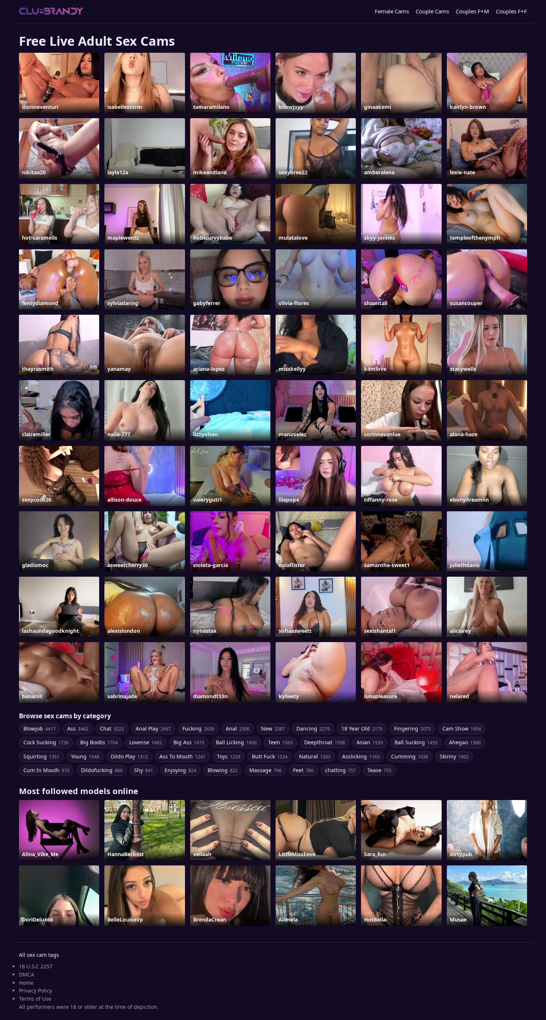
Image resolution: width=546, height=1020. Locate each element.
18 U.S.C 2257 (35, 966)
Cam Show (461, 728)
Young (85, 756)
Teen (280, 742)
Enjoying (180, 770)
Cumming (409, 756)
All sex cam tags (39, 954)
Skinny (454, 756)
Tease (379, 770)
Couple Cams (432, 11)
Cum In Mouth (46, 770)
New (273, 728)
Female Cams (392, 11)
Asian (370, 742)
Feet (303, 770)
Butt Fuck (269, 756)
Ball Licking (236, 742)
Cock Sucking (46, 742)
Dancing (313, 728)
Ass (77, 728)
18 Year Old (362, 728)
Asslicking (361, 756)
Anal (238, 728)
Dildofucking (102, 770)
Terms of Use (35, 998)
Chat (112, 728)
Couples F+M (472, 11)
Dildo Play (129, 756)
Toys (228, 756)
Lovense (145, 742)
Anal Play (153, 728)
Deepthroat (324, 742)
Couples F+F (511, 11)
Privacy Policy (35, 990)
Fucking (198, 728)
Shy (143, 770)
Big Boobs (99, 742)
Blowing (223, 770)
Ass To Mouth (182, 756)
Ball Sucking (416, 742)
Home (26, 982)
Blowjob (39, 728)
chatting (340, 770)
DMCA (26, 974)
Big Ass (188, 742)
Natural (315, 756)
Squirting (41, 756)
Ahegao (465, 742)
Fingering (412, 728)
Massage (265, 770)
